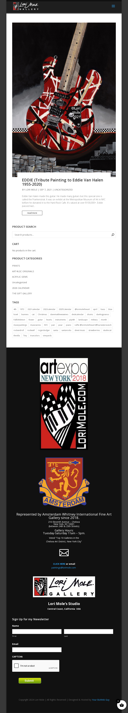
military (94, 319)
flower (31, 319)
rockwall (31, 330)
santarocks (66, 330)
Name (15, 625)
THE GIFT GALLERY (22, 293)
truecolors (34, 335)
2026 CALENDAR (20, 287)
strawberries (94, 330)
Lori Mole (31, 189)
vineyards (47, 335)
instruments (60, 319)
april (95, 309)
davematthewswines (59, 314)
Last (66, 636)
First (14, 636)
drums (90, 314)
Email (15, 644)
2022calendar (49, 309)
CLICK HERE (59, 563)
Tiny (25, 335)
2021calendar (34, 309)
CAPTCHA (17, 656)
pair (53, 325)
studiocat (107, 330)
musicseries (35, 325)
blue (110, 309)
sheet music (80, 330)
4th (15, 309)
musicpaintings (20, 325)
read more (32, 212)
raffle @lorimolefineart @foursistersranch (93, 325)
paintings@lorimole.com (64, 567)
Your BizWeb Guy (100, 699)
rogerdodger (44, 330)
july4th (72, 319)
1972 (22, 309)
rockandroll (19, 330)
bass (103, 309)
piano (68, 325)
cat (33, 314)
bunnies (24, 314)
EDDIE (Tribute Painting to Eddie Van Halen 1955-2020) (62, 182)
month (104, 319)
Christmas (42, 314)
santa (55, 330)
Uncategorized (63, 189)
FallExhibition (19, 319)
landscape (83, 319)
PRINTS (16, 265)
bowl (16, 314)
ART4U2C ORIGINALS (23, 271)
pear (60, 325)
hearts (49, 319)
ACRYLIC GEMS (20, 276)
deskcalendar (78, 314)
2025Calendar (65, 309)
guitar (40, 319)
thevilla (17, 335)
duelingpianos (102, 314)
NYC (46, 325)
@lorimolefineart (82, 309)
